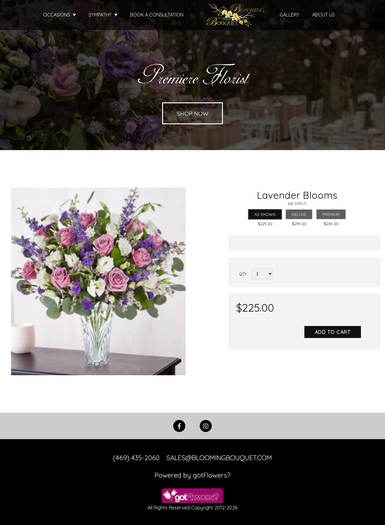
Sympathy (101, 15)
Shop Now (192, 113)
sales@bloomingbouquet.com (219, 458)
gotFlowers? (211, 475)
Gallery (289, 15)
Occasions (57, 15)
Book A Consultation (156, 15)
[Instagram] (206, 425)
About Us (323, 15)
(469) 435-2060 (136, 458)
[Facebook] (179, 425)
